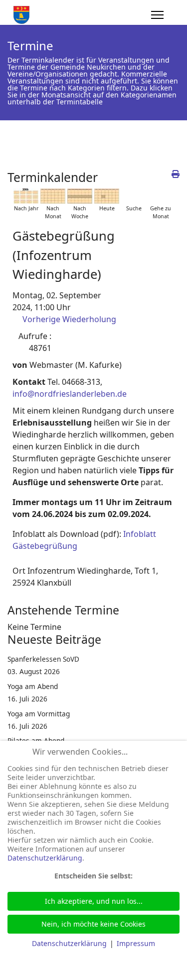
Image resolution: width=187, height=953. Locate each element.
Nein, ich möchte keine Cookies (93, 924)
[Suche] (133, 196)
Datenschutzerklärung (44, 858)
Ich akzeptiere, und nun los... (94, 901)
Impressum (136, 943)
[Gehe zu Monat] (160, 196)
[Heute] (106, 196)
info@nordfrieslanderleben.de (69, 393)
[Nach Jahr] (25, 196)
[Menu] (157, 14)
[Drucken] (176, 174)
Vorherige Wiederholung (69, 319)
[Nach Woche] (79, 196)
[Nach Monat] (52, 196)
